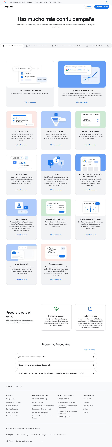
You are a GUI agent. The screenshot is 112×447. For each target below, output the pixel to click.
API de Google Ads (64, 417)
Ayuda (11, 441)
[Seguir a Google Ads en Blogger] (17, 386)
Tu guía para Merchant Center (42, 409)
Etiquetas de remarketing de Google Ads (67, 412)
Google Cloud (88, 406)
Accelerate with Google (40, 399)
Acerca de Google (23, 435)
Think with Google (38, 402)
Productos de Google (38, 435)
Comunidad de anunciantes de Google (42, 417)
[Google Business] (4, 2)
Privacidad (51, 435)
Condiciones (61, 435)
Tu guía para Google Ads (40, 412)
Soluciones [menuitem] (30, 2)
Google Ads (10, 399)
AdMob (85, 412)
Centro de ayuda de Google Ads (43, 406)
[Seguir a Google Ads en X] (21, 386)
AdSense (86, 409)
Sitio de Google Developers (67, 402)
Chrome (86, 402)
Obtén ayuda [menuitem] (57, 2)
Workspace (87, 399)
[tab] (12, 46)
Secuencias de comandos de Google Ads (67, 407)
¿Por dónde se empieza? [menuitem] (17, 2)
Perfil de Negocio (12, 409)
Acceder (88, 7)
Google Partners (63, 399)
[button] (56, 356)
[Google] (9, 435)
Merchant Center (12, 406)
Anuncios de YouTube (13, 402)
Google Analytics (12, 412)
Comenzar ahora (102, 7)
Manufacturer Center (13, 416)
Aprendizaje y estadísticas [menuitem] (43, 2)
